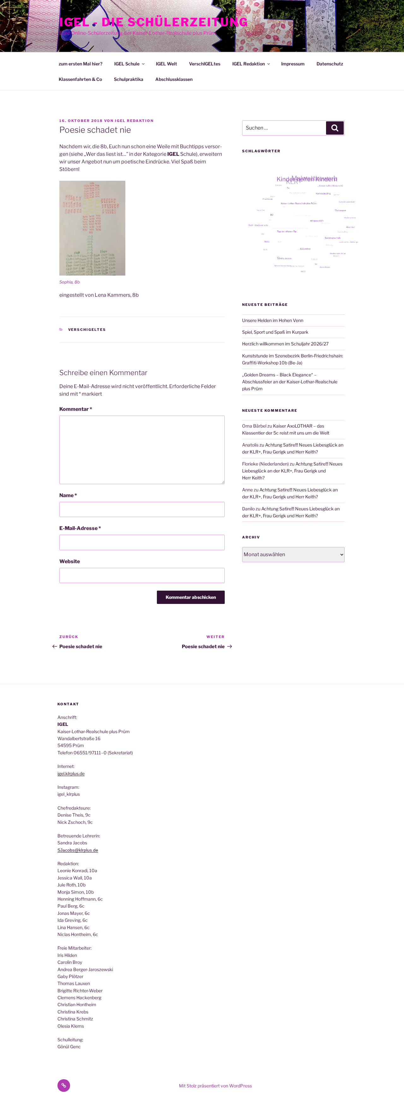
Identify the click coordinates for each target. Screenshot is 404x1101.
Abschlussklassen (174, 79)
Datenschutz (330, 63)
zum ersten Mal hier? (80, 63)
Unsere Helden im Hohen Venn (272, 320)
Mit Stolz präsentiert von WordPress (215, 1085)
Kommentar (75, 409)
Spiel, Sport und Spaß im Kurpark (275, 332)
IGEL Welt (166, 63)
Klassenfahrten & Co (80, 79)
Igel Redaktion (134, 121)
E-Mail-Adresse (80, 528)
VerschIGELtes (204, 63)
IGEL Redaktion (248, 63)
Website (69, 561)
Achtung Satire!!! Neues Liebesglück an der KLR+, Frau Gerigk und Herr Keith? (292, 471)
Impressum (293, 63)
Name (68, 495)
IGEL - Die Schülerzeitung (153, 22)
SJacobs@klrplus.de (77, 850)
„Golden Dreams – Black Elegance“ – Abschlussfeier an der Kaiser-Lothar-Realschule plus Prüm (289, 382)
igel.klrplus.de (71, 773)
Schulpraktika (128, 79)
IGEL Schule (127, 63)
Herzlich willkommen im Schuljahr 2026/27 (285, 343)
